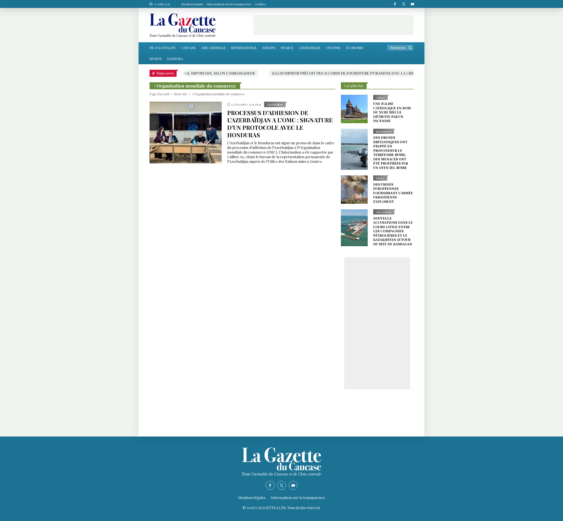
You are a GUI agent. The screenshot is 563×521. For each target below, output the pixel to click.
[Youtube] (412, 4)
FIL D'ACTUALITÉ (163, 48)
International (244, 48)
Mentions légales (192, 4)
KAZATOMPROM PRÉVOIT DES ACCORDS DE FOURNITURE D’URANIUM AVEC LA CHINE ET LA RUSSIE (324, 73)
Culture (333, 48)
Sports (156, 59)
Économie (355, 48)
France (287, 48)
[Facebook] (394, 4)
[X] (403, 4)
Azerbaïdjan (309, 48)
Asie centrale (213, 48)
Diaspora (175, 59)
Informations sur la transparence (229, 4)
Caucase (188, 48)
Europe (268, 48)
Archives (260, 4)
